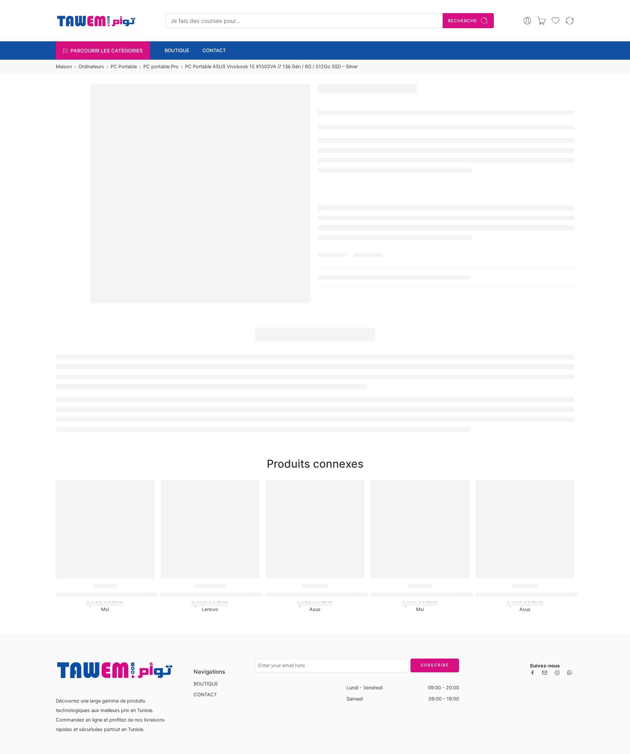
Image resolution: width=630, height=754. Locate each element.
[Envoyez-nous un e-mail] (545, 673)
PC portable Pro (160, 67)
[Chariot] (541, 20)
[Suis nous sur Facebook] (532, 672)
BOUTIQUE (177, 50)
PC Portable (124, 67)
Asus (315, 609)
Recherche (462, 20)
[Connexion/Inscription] (527, 20)
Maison (64, 67)
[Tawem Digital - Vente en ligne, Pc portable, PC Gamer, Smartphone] (96, 21)
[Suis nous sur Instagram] (557, 673)
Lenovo (210, 609)
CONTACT (214, 50)
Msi (105, 609)
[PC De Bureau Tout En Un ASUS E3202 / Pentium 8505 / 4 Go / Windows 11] (315, 529)
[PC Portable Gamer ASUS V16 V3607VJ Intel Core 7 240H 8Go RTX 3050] (525, 529)
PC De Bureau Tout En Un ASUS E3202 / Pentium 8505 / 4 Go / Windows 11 (362, 594)
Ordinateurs (91, 67)
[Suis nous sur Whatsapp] (569, 672)
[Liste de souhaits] (146, 488)
